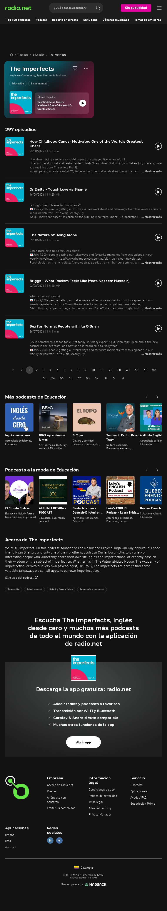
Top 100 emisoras (18, 19)
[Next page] (113, 378)
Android (10, 847)
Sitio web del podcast (19, 577)
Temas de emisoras (147, 19)
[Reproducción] (82, 103)
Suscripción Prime (142, 803)
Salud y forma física (61, 589)
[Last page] (122, 378)
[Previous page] (21, 370)
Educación (18, 83)
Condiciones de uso (102, 789)
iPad (8, 841)
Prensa (52, 791)
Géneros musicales (116, 19)
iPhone (9, 835)
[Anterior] (146, 395)
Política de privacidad (103, 795)
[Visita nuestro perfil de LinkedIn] (50, 840)
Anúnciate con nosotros (56, 800)
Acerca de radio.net (60, 785)
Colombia (86, 867)
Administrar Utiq (100, 808)
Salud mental (39, 83)
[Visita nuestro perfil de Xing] (59, 840)
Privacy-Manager (100, 814)
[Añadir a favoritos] (75, 68)
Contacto (136, 785)
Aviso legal (96, 802)
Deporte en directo (65, 19)
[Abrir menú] (159, 7)
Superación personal (92, 589)
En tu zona (90, 19)
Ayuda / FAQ (138, 797)
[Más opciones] (86, 68)
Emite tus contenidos (61, 808)
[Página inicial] (11, 54)
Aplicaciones (138, 791)
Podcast (41, 19)
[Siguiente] (157, 395)
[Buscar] (98, 7)
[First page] (13, 370)
